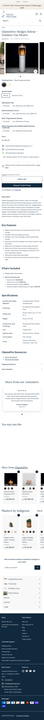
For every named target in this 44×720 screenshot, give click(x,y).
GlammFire (5, 39)
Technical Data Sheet (12, 359)
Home (3, 27)
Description (6, 197)
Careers (24, 633)
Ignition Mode (7, 91)
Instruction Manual (11, 357)
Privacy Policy (6, 652)
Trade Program (26, 639)
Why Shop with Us (27, 625)
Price (4, 136)
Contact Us (25, 636)
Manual (5, 95)
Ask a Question (7, 369)
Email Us (25, 2)
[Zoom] (35, 71)
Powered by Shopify (22, 716)
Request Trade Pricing (22, 185)
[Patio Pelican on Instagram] (23, 671)
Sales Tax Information (8, 657)
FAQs (23, 630)
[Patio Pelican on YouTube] (30, 671)
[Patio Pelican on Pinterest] (34, 671)
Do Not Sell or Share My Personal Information (16, 660)
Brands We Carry (7, 622)
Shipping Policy (6, 646)
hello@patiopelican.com (12, 683)
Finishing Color (16, 80)
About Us (25, 622)
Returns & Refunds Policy (9, 649)
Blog (23, 627)
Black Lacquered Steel (4, 85)
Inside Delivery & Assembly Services (10, 626)
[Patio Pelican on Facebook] (27, 671)
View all (39, 511)
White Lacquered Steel (9, 85)
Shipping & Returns (9, 364)
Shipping (4, 175)
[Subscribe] (37, 567)
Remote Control (17, 95)
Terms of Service (7, 654)
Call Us (18, 2)
